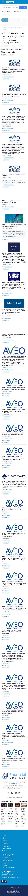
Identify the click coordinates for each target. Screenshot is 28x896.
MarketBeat (5, 239)
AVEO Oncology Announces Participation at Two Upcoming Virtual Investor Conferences (13, 411)
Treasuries (5, 29)
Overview (5, 27)
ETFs (19, 19)
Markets (5, 19)
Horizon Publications (16, 887)
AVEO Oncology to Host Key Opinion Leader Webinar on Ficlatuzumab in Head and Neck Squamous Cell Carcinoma (14, 608)
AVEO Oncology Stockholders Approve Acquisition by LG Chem (13, 201)
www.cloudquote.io (14, 783)
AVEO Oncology (7, 393)
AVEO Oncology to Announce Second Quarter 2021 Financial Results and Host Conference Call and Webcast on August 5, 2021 (13, 559)
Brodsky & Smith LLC (8, 266)
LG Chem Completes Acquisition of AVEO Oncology (13, 174)
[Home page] (10, 2)
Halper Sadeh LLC (8, 318)
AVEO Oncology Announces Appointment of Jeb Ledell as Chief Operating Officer (14, 388)
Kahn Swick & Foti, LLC (8, 293)
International (19, 27)
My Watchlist (16, 11)
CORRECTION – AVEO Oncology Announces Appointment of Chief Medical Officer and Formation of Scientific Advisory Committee (14, 70)
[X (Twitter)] (8, 793)
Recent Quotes (5, 11)
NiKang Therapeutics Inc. (9, 369)
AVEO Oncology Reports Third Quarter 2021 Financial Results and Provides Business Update (13, 434)
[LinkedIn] (15, 793)
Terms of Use (9, 890)
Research (22, 46)
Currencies (13, 27)
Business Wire (6, 295)
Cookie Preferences (16, 891)
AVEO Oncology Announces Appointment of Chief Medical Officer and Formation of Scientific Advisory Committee (14, 94)
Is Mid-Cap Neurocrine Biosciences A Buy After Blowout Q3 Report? (14, 225)
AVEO (21, 36)
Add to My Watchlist (5, 43)
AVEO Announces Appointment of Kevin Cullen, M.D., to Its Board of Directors (13, 759)
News (9, 27)
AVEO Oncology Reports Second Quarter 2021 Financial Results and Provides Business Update (13, 535)
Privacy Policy (14, 890)
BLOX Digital (13, 893)
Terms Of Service (16, 788)
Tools (4, 24)
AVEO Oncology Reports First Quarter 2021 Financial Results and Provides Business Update (12, 711)
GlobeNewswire (6, 102)
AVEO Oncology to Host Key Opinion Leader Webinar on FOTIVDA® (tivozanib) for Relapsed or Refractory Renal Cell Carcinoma (14, 584)
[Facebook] (12, 793)
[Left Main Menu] (2, 2)
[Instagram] (19, 793)
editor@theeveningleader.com (12, 877)
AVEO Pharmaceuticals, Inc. (9, 100)
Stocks (12, 19)
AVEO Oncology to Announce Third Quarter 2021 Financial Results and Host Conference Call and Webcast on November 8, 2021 (13, 459)
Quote (6, 46)
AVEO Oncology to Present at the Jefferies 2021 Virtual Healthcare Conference (11, 631)
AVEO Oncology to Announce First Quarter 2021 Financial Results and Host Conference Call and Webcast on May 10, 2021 (14, 736)
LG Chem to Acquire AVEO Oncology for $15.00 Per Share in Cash (13, 335)
